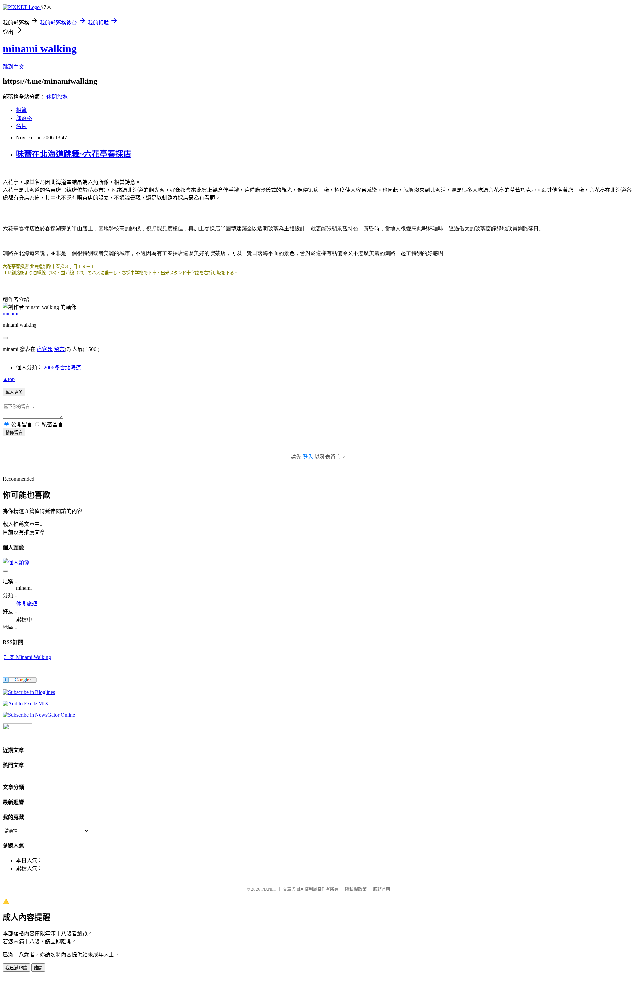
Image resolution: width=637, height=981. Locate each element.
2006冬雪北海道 (62, 367)
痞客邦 (45, 349)
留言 (59, 349)
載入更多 (14, 392)
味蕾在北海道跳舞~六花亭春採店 (73, 154)
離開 (38, 967)
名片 (21, 126)
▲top (9, 379)
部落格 (24, 118)
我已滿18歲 (16, 967)
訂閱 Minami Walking (27, 657)
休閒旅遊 (57, 97)
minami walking (40, 49)
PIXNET (268, 889)
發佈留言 (14, 432)
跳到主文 (13, 67)
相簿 (21, 110)
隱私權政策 (356, 889)
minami (10, 313)
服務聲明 (381, 889)
